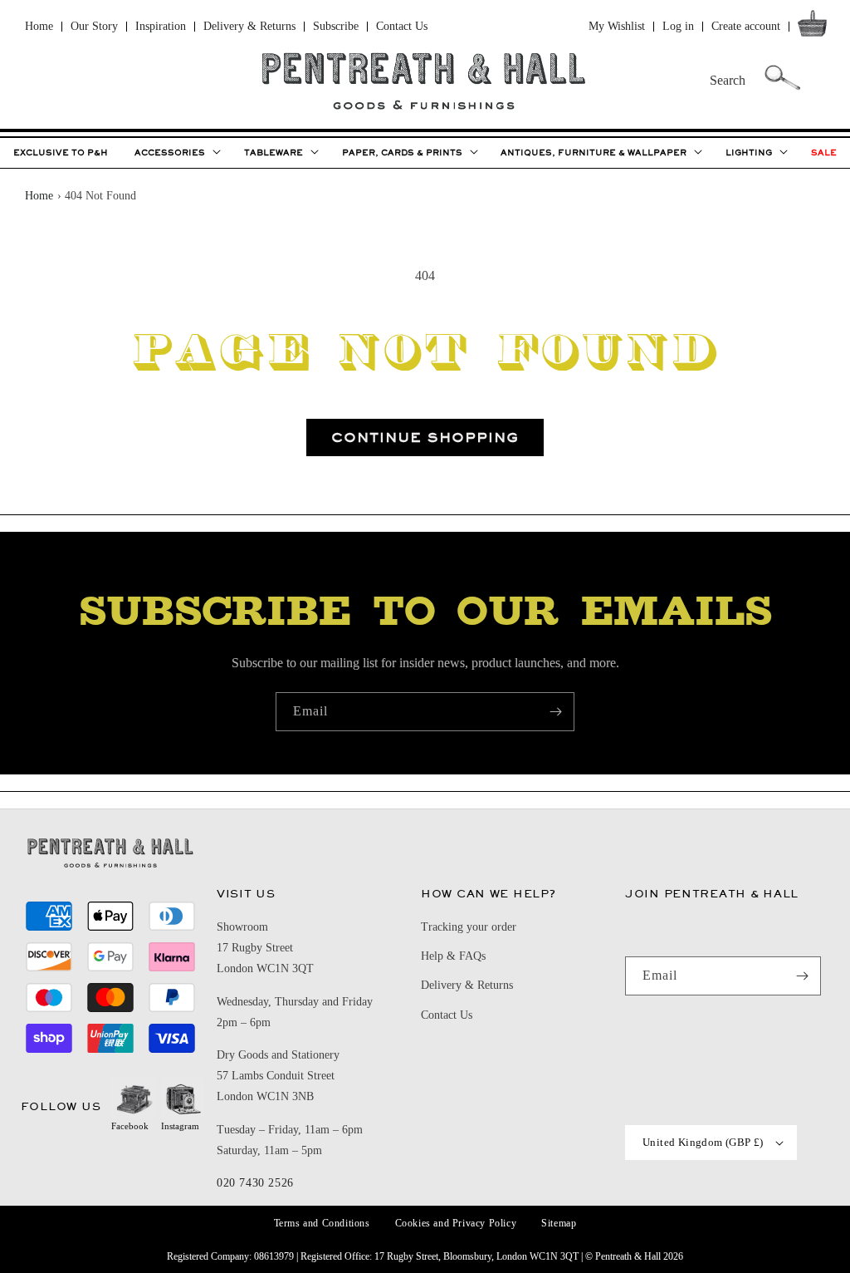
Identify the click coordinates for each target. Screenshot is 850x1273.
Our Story (94, 26)
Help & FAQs (453, 956)
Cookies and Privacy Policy (456, 1223)
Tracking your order (468, 927)
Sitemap (558, 1223)
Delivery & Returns (249, 26)
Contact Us (401, 26)
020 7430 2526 (255, 1183)
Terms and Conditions (322, 1223)
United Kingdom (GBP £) (703, 1142)
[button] (815, 27)
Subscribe (336, 26)
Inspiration (160, 26)
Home (39, 26)
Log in (678, 26)
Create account (745, 26)
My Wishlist (617, 26)
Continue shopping (425, 437)
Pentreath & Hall (628, 1256)
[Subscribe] (555, 711)
